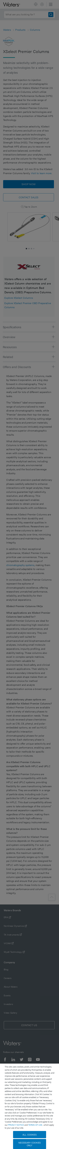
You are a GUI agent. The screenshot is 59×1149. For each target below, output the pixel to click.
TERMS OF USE (35, 1124)
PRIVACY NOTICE (16, 1124)
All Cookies (29, 1134)
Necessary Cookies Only (29, 1144)
